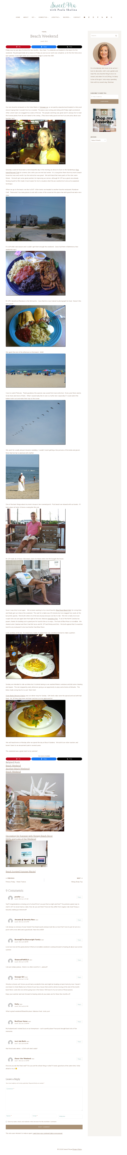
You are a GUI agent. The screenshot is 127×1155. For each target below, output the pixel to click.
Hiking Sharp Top (77, 880)
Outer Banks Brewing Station (15, 696)
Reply (79, 897)
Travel (44, 32)
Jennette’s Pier (53, 619)
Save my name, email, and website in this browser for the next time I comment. (32, 1122)
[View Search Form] (111, 17)
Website (62, 1116)
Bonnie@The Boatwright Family (27, 940)
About (26, 17)
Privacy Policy (77, 1149)
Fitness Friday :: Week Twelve (16, 880)
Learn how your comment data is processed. (47, 1133)
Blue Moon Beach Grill (63, 610)
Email (35, 1116)
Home (18, 17)
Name (9, 1116)
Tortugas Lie (44, 107)
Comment (10, 1089)
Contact (77, 17)
